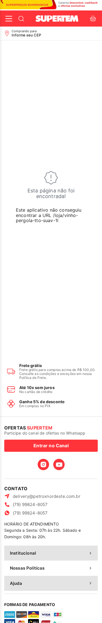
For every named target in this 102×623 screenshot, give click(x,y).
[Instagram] (43, 464)
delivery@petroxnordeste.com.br (46, 496)
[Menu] (8, 18)
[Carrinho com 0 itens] (93, 18)
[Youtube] (59, 464)
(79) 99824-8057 (30, 504)
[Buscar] (21, 18)
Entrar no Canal (50, 445)
